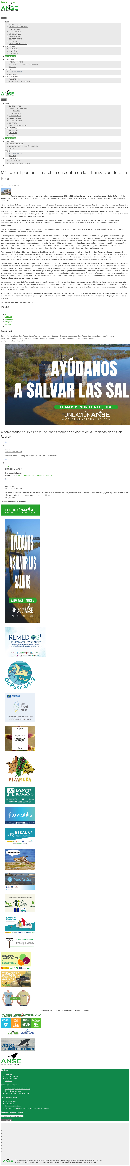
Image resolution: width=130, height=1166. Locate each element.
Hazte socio (10, 56)
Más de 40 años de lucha (18, 27)
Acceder (57, 1162)
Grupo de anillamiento (13, 1091)
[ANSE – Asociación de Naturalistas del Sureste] (7, 97)
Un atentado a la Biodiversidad (13, 341)
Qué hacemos (11, 46)
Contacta (13, 41)
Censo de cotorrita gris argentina (17, 1093)
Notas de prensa (15, 72)
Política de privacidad (75, 1162)
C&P (31, 1162)
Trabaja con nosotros (18, 44)
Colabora (9, 59)
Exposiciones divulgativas (19, 81)
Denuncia (12, 67)
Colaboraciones (15, 39)
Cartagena (101, 336)
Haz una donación (16, 62)
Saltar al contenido (8, 2)
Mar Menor (42, 336)
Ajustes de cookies (90, 1162)
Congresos (13, 53)
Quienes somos (15, 24)
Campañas (13, 51)
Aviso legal (64, 1162)
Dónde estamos (15, 34)
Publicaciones (14, 79)
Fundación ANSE (11, 1101)
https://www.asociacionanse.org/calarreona (35, 475)
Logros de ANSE (15, 31)
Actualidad (14, 336)
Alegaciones (72, 336)
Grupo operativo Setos (13, 1106)
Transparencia (15, 36)
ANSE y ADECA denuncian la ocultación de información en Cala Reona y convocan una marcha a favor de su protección (47, 338)
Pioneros (16, 29)
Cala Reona (23, 336)
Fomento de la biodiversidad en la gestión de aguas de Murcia (27, 1108)
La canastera (9, 1104)
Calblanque (92, 336)
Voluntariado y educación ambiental (23, 64)
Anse (7, 22)
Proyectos (13, 49)
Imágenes (12, 74)
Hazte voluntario (11, 1079)
